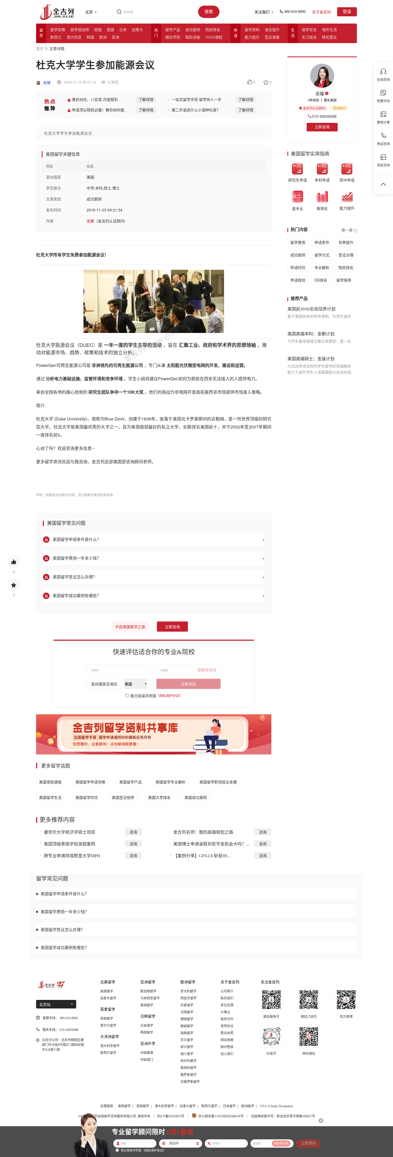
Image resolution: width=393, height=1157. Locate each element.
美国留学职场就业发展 (218, 781)
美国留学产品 (130, 781)
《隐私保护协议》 (169, 696)
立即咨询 (172, 627)
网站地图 (227, 1040)
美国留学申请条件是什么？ (65, 893)
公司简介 (227, 991)
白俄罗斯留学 (190, 1082)
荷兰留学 (186, 1047)
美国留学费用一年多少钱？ (65, 911)
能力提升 (252, 37)
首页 (40, 49)
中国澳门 (146, 1060)
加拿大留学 (108, 998)
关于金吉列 (321, 12)
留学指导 (343, 280)
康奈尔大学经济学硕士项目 (69, 832)
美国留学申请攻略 (90, 781)
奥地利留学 (188, 1068)
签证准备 (272, 37)
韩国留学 (146, 1032)
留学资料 (252, 30)
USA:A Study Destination (276, 1106)
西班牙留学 (188, 998)
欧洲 (103, 37)
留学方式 (321, 254)
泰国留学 (146, 1005)
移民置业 (329, 37)
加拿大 (137, 30)
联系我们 (227, 998)
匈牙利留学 (188, 1061)
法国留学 (186, 1012)
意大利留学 (188, 991)
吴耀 (46, 83)
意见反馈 (227, 1005)
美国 (110, 30)
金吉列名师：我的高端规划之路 (203, 832)
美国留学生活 (50, 797)
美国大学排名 (159, 797)
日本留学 (146, 1025)
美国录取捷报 (50, 781)
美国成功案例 (195, 797)
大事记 (225, 1012)
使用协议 (227, 1026)
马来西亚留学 (150, 998)
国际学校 (172, 37)
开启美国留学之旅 (130, 627)
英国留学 (106, 1019)
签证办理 (345, 254)
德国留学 (186, 1019)
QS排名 (320, 280)
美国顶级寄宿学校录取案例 (69, 844)
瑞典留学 (186, 1033)
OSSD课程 (213, 37)
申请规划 (297, 280)
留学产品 (172, 30)
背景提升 (345, 242)
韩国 (90, 37)
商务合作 (227, 1019)
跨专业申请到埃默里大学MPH (72, 855)
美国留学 (106, 991)
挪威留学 (186, 1026)
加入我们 (227, 1054)
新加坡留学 (148, 991)
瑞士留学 (186, 1054)
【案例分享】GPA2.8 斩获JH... (201, 855)
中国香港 (146, 1053)
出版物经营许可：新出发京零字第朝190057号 (283, 1116)
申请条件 (321, 242)
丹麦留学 (186, 1005)
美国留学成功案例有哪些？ (65, 947)
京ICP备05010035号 (170, 1116)
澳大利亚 (74, 37)
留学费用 (297, 242)
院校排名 (212, 30)
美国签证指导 (123, 797)
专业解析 (321, 267)
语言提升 (272, 30)
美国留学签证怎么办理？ (63, 929)
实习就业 (309, 37)
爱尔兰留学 (108, 1025)
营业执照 (227, 1033)
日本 (123, 30)
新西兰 (55, 37)
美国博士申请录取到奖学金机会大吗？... (211, 844)
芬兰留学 (186, 1040)
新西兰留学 (108, 1053)
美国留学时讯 (86, 797)
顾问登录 (227, 1047)
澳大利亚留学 (110, 1046)
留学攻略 (57, 30)
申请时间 (297, 267)
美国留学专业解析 (171, 781)
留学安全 (309, 30)
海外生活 (329, 30)
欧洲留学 (247, 1106)
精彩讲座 (192, 37)
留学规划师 (79, 30)
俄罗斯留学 (188, 1075)
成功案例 (192, 30)
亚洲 (115, 37)
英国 (98, 30)
